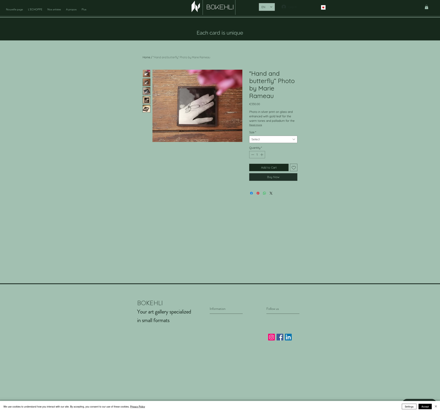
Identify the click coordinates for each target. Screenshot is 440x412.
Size (252, 132)
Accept (425, 406)
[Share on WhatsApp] (264, 193)
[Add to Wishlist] (294, 167)
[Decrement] (252, 154)
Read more (255, 124)
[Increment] (262, 154)
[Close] (436, 406)
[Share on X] (271, 193)
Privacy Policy (219, 341)
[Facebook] (280, 337)
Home (146, 57)
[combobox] (273, 139)
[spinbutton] (257, 154)
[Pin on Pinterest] (258, 193)
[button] (426, 7)
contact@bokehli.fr (178, 386)
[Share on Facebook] (251, 193)
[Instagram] (271, 337)
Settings (409, 406)
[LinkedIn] (288, 337)
